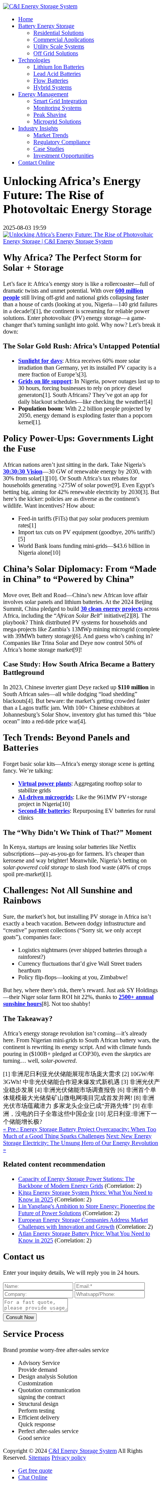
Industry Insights (38, 128)
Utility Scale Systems (58, 46)
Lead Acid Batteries (57, 74)
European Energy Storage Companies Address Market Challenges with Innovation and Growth (83, 1223)
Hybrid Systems (52, 87)
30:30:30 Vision (22, 471)
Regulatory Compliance (61, 142)
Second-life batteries (44, 811)
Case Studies (48, 149)
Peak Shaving (49, 114)
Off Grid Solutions (55, 53)
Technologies (34, 60)
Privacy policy (69, 1457)
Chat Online (32, 1477)
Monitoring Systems (57, 108)
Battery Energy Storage (46, 26)
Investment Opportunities (63, 155)
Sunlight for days (40, 361)
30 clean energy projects (112, 608)
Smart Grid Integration (60, 101)
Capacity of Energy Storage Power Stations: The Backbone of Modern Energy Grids (76, 1182)
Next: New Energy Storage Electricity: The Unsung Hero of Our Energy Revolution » (80, 1143)
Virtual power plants (44, 783)
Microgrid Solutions (57, 121)
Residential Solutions (58, 33)
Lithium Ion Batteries (58, 67)
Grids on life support (44, 381)
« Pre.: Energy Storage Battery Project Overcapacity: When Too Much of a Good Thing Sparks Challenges (79, 1132)
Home (25, 19)
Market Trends (50, 135)
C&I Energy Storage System (83, 1451)
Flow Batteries (50, 80)
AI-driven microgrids (45, 797)
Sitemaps (39, 1457)
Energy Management (43, 94)
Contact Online (36, 162)
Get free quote (35, 1470)
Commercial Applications (63, 39)
